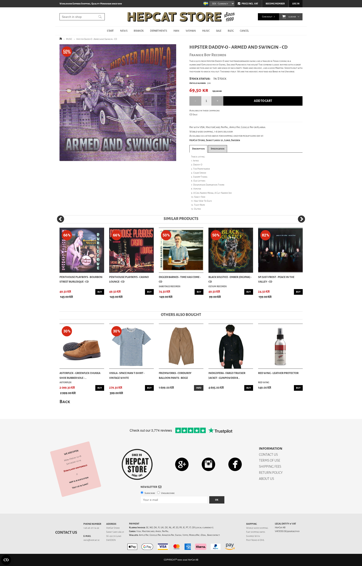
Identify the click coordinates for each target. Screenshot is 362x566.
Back (64, 402)
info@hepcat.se (91, 540)
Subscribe (150, 493)
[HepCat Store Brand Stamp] (137, 464)
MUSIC (206, 30)
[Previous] (60, 219)
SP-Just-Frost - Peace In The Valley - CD (276, 279)
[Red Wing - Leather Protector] (280, 346)
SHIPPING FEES (270, 466)
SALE (218, 30)
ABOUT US (266, 478)
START (110, 30)
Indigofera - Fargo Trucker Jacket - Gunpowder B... (226, 375)
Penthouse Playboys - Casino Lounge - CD (129, 279)
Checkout (267, 16)
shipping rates (258, 532)
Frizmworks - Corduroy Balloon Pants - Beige (175, 375)
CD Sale (193, 114)
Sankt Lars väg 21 (115, 532)
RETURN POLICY (271, 472)
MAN (176, 30)
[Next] (301, 219)
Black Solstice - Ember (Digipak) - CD (230, 279)
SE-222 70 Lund (113, 536)
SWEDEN (111, 540)
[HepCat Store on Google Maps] (182, 464)
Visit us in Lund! (80, 485)
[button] (284, 16)
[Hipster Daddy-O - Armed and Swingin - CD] (117, 102)
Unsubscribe (168, 493)
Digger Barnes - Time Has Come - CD (180, 279)
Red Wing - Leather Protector (278, 373)
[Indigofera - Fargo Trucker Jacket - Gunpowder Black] (230, 346)
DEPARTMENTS (158, 30)
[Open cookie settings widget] (6, 560)
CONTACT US (268, 454)
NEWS (123, 30)
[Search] (100, 16)
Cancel (244, 30)
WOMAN (191, 30)
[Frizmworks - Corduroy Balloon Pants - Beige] (181, 346)
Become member (275, 3)
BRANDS (139, 30)
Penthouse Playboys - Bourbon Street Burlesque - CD (80, 279)
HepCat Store (113, 528)
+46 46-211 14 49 (91, 528)
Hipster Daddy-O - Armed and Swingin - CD (96, 39)
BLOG (231, 30)
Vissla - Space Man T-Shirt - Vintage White (127, 375)
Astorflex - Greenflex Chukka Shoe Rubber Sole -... (79, 375)
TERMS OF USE (269, 460)
